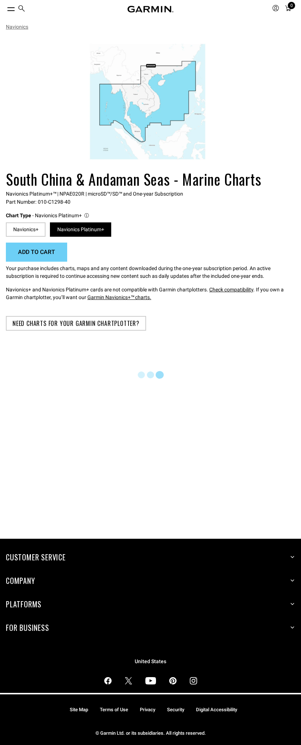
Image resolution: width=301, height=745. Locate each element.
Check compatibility (231, 289)
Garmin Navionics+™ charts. (119, 297)
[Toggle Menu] (4, 7)
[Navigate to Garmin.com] (150, 9)
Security (175, 709)
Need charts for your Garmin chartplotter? (75, 323)
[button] (48, 215)
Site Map (79, 709)
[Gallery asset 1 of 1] (147, 101)
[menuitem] (21, 9)
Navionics (17, 26)
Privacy (147, 709)
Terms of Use (114, 709)
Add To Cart (36, 251)
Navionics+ (26, 229)
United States (150, 661)
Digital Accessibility (216, 709)
